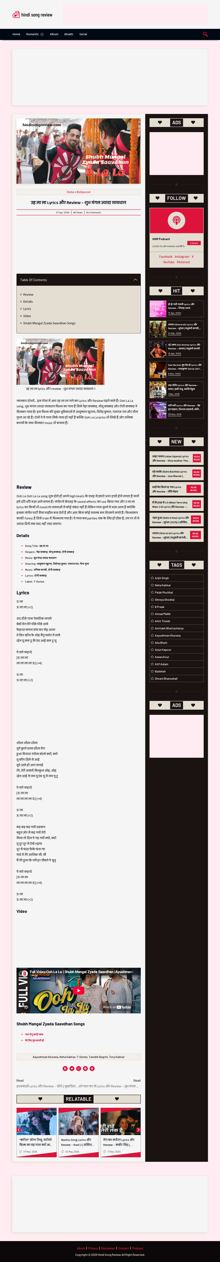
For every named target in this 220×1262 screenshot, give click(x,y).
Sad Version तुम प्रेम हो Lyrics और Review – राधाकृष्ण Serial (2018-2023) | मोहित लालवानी (185, 369)
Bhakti (68, 34)
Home (16, 34)
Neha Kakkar (67, 1057)
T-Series (81, 1057)
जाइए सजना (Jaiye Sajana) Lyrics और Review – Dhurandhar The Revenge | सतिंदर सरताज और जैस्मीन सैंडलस (171, 463)
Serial (83, 34)
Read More (197, 458)
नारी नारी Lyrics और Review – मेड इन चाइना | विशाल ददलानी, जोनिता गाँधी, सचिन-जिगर (184, 410)
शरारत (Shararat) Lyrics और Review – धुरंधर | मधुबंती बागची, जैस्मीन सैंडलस (183, 329)
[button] (205, 35)
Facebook (165, 257)
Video (27, 316)
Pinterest (183, 262)
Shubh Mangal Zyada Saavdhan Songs (49, 324)
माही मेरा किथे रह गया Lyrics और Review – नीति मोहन (166, 489)
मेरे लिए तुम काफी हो (34, 1040)
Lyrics (27, 309)
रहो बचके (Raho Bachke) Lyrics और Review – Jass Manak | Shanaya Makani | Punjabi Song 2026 (170, 478)
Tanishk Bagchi (98, 1057)
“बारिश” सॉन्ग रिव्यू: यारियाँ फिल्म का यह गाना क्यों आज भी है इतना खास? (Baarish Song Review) (35, 1148)
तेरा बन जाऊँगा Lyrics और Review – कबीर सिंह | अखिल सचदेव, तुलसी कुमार (119, 1145)
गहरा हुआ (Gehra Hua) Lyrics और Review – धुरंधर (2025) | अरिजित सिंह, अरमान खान (170, 522)
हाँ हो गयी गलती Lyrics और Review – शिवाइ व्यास (181, 307)
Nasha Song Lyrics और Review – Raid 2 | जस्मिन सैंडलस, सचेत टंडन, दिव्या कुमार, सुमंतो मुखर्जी (76, 1148)
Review (28, 295)
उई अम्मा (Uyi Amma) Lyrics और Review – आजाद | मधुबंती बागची (184, 347)
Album (54, 34)
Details (28, 302)
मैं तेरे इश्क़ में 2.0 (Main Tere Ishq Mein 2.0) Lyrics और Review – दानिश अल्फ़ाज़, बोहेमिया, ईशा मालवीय (169, 509)
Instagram (182, 257)
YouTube (168, 262)
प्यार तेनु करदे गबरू (34, 1034)
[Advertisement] (145, 13)
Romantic (32, 34)
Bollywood (83, 192)
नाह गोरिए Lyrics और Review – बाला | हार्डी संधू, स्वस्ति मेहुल (183, 388)
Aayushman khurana (45, 1057)
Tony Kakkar (117, 1057)
